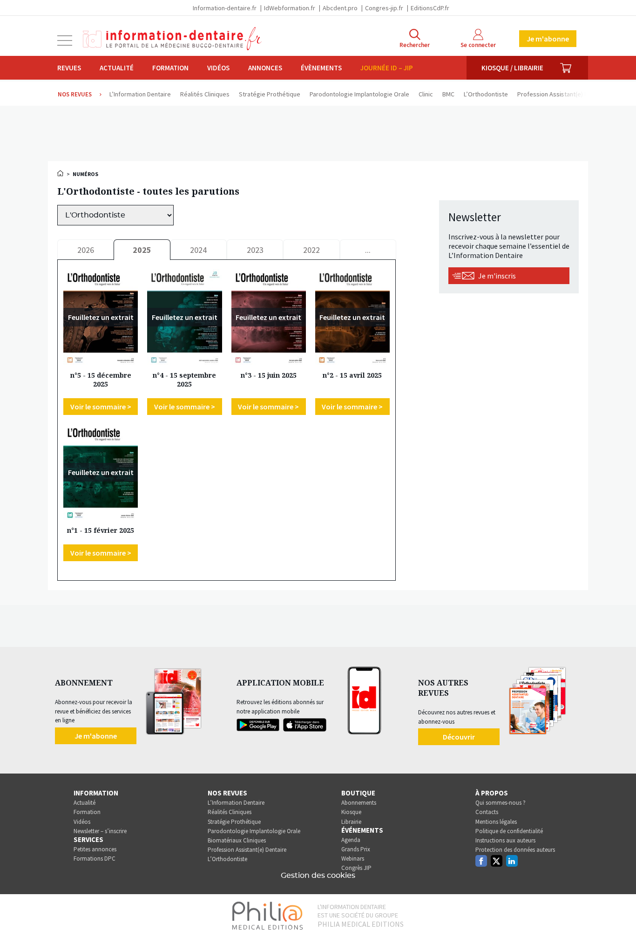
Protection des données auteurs (515, 850)
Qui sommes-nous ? (500, 803)
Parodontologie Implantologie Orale (254, 831)
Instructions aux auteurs (505, 840)
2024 (198, 249)
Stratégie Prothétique (234, 822)
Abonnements (358, 803)
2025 (142, 249)
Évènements (321, 67)
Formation (170, 67)
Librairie (351, 822)
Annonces (265, 67)
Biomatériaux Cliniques (237, 840)
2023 (255, 249)
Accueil (61, 173)
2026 (85, 249)
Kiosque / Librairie (512, 67)
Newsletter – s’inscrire (100, 831)
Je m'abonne (548, 38)
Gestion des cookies (318, 875)
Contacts (486, 812)
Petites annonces (95, 849)
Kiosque (351, 812)
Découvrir (459, 736)
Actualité (117, 67)
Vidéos (218, 67)
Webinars (352, 858)
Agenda (350, 840)
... (368, 249)
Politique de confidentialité (509, 831)
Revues (69, 67)
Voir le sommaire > (100, 406)
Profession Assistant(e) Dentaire (247, 850)
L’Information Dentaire (236, 803)
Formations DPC (94, 858)
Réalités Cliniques (229, 812)
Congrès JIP (356, 868)
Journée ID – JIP (386, 67)
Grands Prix (355, 849)
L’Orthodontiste (227, 859)
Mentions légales (496, 822)
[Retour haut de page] (619, 912)
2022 (311, 249)
